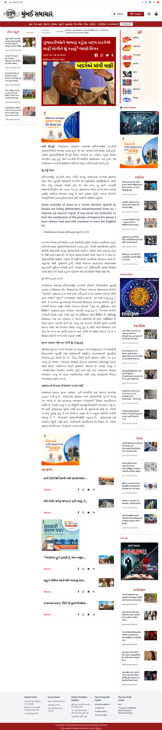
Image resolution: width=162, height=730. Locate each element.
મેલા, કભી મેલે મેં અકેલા (56, 701)
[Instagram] (154, 2)
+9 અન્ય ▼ (126, 24)
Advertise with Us (102, 704)
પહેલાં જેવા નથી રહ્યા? (79, 716)
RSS (120, 704)
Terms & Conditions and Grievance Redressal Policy (127, 710)
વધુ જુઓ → (31, 32)
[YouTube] (158, 2)
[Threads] (150, 2)
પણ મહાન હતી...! (54, 705)
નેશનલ (47, 489)
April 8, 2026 (82, 232)
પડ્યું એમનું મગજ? (31, 713)
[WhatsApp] (101, 55)
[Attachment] (112, 55)
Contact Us (99, 708)
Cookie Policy (101, 711)
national (60, 31)
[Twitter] (146, 2)
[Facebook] (142, 2)
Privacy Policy (101, 715)
